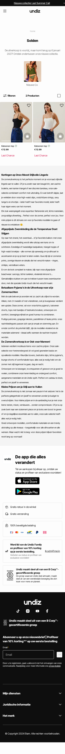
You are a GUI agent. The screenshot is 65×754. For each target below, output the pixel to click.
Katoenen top (8, 146)
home (32, 31)
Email (6, 647)
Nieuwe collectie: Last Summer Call (32, 3)
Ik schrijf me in (52, 551)
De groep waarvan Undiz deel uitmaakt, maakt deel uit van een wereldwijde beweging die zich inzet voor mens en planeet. (36, 579)
